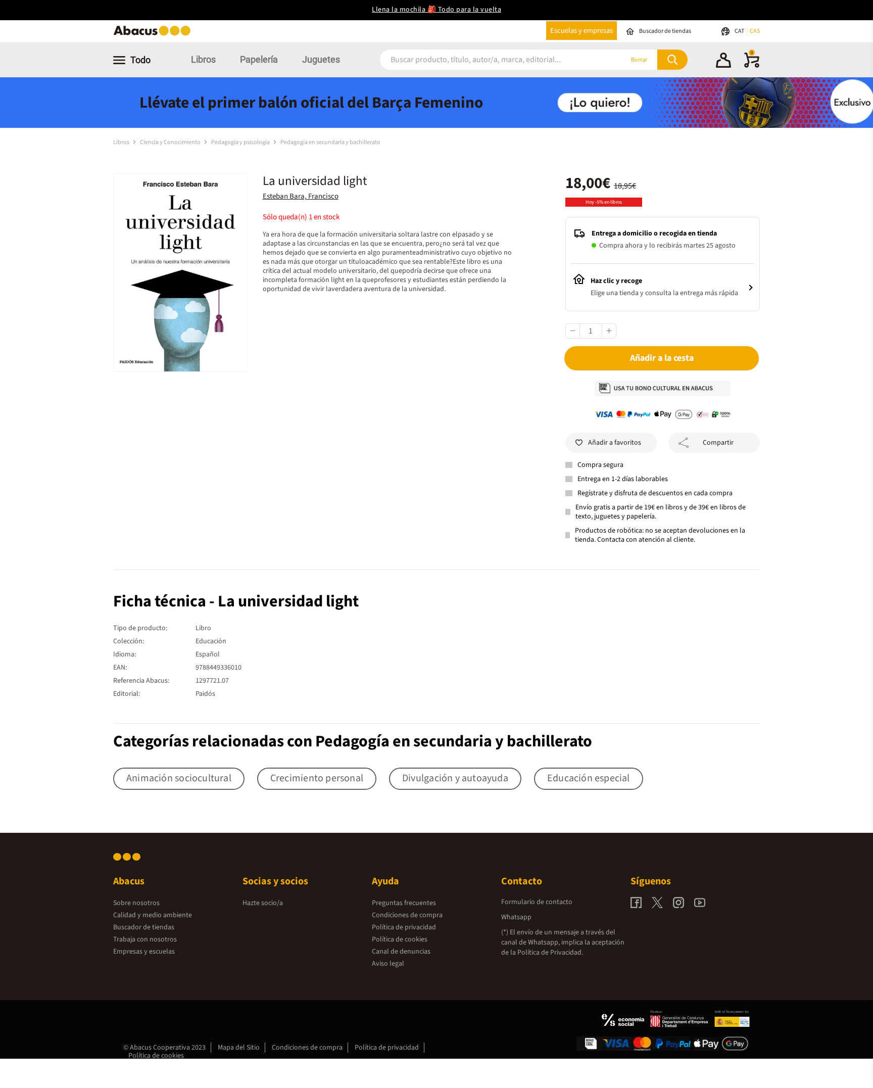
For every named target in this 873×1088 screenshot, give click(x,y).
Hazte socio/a (263, 903)
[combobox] (488, 60)
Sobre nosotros (136, 903)
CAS (755, 31)
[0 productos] (752, 65)
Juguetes (321, 59)
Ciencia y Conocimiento (171, 142)
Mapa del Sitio (239, 1048)
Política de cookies (399, 939)
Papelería (259, 59)
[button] (723, 61)
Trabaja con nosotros (145, 939)
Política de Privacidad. (550, 953)
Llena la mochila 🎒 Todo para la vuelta (436, 10)
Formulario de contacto (536, 902)
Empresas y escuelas (144, 952)
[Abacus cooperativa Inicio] (154, 34)
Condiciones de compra (407, 915)
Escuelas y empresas (581, 30)
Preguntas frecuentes (404, 903)
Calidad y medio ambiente (152, 915)
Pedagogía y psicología (241, 142)
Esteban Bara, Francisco (300, 196)
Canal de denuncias (401, 952)
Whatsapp (516, 917)
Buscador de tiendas (143, 927)
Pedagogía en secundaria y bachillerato (330, 142)
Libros (203, 59)
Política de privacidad (404, 927)
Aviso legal (388, 964)
